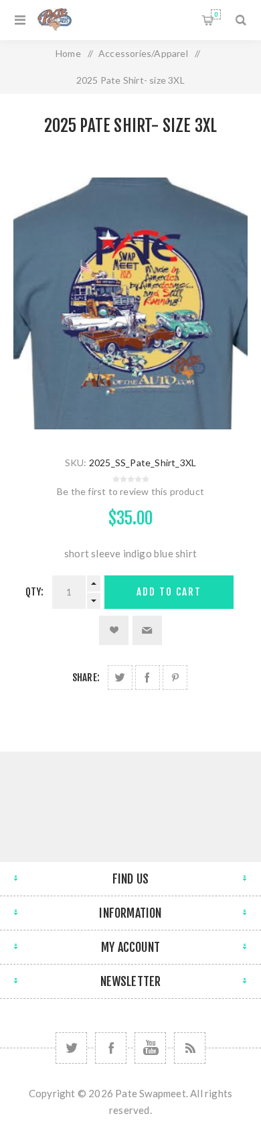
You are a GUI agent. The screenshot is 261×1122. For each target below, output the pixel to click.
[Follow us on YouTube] (150, 1048)
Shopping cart (215, 14)
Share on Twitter (120, 677)
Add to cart (169, 591)
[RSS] (189, 1048)
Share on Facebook (147, 677)
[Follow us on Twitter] (71, 1048)
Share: (86, 677)
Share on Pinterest (175, 677)
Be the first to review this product (130, 491)
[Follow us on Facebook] (110, 1048)
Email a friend (147, 630)
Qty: (34, 591)
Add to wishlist (113, 630)
